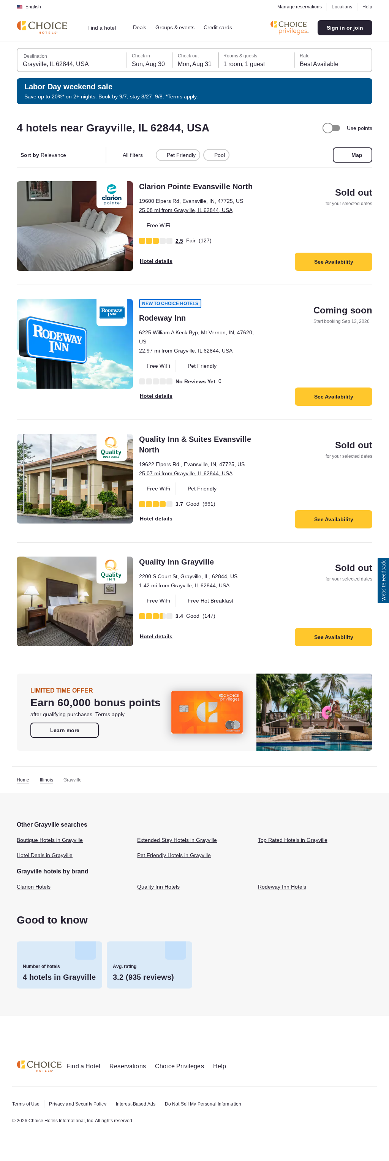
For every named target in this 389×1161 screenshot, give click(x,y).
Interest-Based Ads (144, 1104)
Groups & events (181, 27)
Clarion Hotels (35, 892)
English (33, 6)
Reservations (132, 1066)
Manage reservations (297, 6)
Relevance (44, 155)
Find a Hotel (85, 1066)
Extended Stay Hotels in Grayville (180, 845)
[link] (64, 735)
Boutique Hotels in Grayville (53, 845)
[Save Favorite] (28, 192)
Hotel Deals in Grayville (47, 860)
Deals (144, 27)
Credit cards (227, 27)
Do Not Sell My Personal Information (217, 1104)
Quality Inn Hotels (160, 892)
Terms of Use (27, 1104)
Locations (340, 6)
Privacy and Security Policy (81, 1104)
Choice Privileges (186, 1066)
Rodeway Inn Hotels (284, 892)
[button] (383, 580)
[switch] (330, 128)
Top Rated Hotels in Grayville (295, 845)
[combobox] (107, 28)
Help (367, 6)
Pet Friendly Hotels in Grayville (177, 860)
